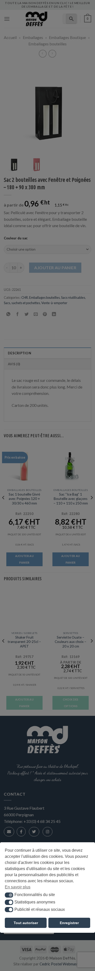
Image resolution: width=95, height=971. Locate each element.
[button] (9, 895)
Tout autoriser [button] (26, 923)
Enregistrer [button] (69, 923)
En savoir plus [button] (17, 887)
